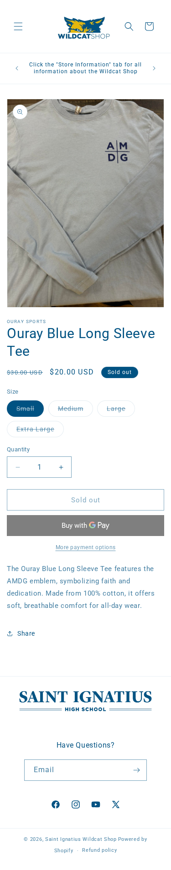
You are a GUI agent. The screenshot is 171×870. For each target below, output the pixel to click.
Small (30, 411)
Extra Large (40, 431)
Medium (75, 411)
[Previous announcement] (17, 68)
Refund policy (99, 850)
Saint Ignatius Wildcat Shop (81, 839)
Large (121, 411)
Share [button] (26, 633)
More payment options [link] (86, 547)
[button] (18, 26)
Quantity (18, 449)
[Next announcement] (154, 68)
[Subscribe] (136, 770)
